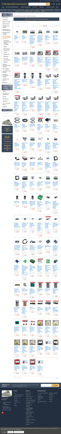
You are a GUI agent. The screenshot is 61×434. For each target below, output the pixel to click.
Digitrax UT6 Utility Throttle (17, 202)
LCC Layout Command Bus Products (6, 75)
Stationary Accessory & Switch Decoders (6, 65)
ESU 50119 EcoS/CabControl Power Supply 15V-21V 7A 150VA (56, 225)
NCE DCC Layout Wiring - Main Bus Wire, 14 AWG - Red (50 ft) (32, 367)
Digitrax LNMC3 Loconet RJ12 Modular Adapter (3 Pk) (55, 126)
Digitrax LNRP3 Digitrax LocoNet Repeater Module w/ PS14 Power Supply (25, 146)
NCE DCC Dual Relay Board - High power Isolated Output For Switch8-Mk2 (17, 329)
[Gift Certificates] (54, 4)
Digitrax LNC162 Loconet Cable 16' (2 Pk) (17, 126)
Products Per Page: (52, 26)
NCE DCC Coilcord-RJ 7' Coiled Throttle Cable (40, 309)
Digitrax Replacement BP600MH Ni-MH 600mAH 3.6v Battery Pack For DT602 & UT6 (48, 165)
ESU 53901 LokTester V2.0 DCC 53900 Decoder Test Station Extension (17, 268)
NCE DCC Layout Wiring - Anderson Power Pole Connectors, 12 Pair (25, 329)
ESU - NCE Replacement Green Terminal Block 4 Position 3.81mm (40, 204)
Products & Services (25, 7)
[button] (7, 122)
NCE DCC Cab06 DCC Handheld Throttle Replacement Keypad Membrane (24, 310)
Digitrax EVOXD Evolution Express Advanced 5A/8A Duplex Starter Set (32, 104)
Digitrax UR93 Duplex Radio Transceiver (47, 182)
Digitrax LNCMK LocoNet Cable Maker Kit (48, 126)
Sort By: (15, 26)
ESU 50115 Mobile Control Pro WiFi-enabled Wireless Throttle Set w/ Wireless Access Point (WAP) (40, 227)
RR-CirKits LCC (7, 54)
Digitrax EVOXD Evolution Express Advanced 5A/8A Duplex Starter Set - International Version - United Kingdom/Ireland (56, 106)
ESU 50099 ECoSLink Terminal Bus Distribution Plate (32, 225)
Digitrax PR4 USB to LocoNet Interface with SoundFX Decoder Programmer (56, 145)
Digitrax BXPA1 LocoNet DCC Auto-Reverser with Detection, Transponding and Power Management (40, 38)
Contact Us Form (50, 7)
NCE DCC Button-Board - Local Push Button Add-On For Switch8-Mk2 (32, 291)
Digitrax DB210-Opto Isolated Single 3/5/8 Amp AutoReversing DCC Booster (17, 59)
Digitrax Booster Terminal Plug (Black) (17, 37)
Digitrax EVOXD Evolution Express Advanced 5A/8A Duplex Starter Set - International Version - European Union (48, 106)
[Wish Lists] (52, 4)
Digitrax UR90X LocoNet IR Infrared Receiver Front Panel (40, 183)
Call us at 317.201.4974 (7, 409)
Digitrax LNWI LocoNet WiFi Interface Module (32, 144)
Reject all (10, 432)
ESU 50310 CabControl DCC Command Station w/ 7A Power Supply (32, 247)
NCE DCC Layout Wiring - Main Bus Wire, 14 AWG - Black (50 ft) (55, 348)
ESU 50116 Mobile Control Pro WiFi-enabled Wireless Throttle (48, 225)
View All (50, 401)
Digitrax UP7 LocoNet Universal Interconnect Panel (32, 183)
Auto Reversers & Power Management (7, 30)
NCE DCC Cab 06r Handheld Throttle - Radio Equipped (16, 309)
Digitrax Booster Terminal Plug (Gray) (24, 37)
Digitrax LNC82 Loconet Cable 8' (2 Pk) (32, 125)
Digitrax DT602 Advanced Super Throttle (24, 80)
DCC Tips (35, 7)
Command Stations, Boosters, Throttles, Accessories (7, 37)
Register (58, 0)
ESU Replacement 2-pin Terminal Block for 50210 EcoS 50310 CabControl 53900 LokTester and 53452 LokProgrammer (25, 270)
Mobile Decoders (6, 23)
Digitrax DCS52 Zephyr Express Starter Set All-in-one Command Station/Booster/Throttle (42, 59)
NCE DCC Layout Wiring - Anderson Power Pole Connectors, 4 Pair (32, 329)
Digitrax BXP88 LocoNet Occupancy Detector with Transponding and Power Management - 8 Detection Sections (32, 39)
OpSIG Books (5, 19)
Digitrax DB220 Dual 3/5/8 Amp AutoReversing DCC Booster (25, 59)
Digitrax (5, 46)
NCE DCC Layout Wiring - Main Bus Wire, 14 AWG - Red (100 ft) (17, 367)
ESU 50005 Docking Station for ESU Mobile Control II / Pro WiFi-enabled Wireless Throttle (55, 205)
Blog (57, 7)
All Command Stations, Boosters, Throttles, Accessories (7, 42)
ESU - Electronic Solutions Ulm (7, 49)
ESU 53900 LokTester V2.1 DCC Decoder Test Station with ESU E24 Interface (55, 248)
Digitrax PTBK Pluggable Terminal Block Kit (40, 164)
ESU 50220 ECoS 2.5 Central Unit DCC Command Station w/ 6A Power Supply (17, 247)
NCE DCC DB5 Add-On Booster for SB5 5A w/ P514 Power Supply (55, 309)
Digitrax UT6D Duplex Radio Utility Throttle (24, 202)
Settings (4, 432)
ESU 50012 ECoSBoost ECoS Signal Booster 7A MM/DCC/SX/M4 (17, 225)
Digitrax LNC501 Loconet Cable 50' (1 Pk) (24, 126)
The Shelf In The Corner (6, 80)
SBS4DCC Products (6, 21)
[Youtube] (2, 413)
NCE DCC (5, 52)
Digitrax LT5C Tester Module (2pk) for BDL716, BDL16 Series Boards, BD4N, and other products (48, 146)
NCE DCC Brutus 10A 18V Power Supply (25, 289)
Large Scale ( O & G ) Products (7, 72)
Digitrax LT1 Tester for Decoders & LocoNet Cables (39, 145)
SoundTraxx (51, 396)
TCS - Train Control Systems (7, 59)
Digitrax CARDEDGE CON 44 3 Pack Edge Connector (47, 37)
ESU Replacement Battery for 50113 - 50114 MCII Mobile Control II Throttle (39, 268)
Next (57, 377)
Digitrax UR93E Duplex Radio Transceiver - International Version (55, 183)
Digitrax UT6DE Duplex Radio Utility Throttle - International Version (32, 203)
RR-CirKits (51, 399)
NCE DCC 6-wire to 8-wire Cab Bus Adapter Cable (17, 290)
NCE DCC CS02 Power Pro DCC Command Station (48, 309)
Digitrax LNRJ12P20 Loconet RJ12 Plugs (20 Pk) (16, 144)
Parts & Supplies (6, 68)
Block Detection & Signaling (6, 33)
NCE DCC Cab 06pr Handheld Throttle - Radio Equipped (55, 290)
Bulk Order (5, 82)
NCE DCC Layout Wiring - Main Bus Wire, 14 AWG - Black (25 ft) (48, 348)
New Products (5, 17)
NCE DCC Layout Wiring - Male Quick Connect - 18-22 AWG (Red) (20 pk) (40, 368)
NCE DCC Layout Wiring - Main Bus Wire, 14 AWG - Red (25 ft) (25, 367)
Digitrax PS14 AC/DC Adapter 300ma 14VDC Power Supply (17, 164)
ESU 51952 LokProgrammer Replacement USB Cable (40, 247)
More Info (41, 7)
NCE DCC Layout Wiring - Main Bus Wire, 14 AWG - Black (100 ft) (40, 348)
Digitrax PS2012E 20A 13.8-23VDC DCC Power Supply (24, 164)
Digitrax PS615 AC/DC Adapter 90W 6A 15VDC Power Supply (32, 164)
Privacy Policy (18, 429)
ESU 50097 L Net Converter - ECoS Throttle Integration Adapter (25, 225)
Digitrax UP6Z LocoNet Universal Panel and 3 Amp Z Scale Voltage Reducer (24, 184)
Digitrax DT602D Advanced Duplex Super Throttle (32, 81)
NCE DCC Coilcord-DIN (32, 308)
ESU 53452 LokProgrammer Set (48, 246)
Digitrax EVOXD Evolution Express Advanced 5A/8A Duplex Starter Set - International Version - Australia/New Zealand (40, 106)
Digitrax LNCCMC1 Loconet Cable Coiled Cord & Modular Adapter (40, 127)
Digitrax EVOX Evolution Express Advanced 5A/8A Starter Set (47, 82)
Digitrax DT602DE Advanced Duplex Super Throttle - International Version (39, 82)
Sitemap (15, 405)
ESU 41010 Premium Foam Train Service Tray (48, 203)
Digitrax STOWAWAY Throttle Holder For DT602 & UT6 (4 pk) (17, 183)
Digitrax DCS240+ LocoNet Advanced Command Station (32, 59)
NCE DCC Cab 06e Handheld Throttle (40, 289)
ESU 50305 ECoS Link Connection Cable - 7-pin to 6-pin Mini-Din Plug (25, 248)
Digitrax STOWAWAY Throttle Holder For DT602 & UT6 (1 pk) (56, 164)
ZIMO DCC (6, 62)
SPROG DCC (6, 56)
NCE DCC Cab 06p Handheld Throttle (47, 289)
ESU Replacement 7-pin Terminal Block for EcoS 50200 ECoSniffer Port (32, 268)
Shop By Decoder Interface (12, 7)
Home (3, 7)
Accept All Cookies (19, 432)
